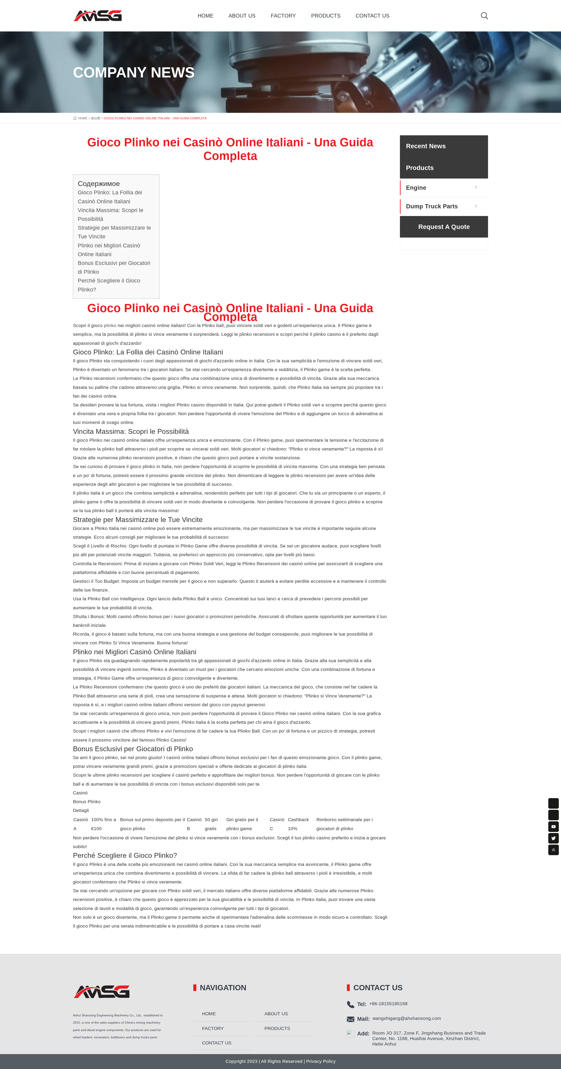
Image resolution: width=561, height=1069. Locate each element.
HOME (82, 118)
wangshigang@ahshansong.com (407, 1018)
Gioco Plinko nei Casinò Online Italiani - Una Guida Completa (155, 118)
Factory (283, 16)
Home (205, 16)
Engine (416, 187)
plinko (110, 325)
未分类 (95, 118)
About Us (242, 16)
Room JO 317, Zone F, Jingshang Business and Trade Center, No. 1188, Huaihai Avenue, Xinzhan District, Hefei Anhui (429, 1038)
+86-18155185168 (388, 1003)
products (326, 16)
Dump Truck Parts (432, 206)
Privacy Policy (320, 1061)
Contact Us (372, 16)
